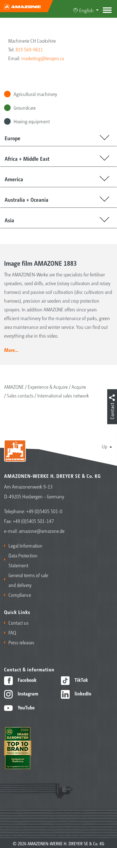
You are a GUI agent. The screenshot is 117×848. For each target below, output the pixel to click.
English (86, 10)
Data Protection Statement (23, 560)
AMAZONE (14, 386)
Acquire (79, 386)
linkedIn (82, 693)
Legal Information (25, 545)
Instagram (27, 693)
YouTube (26, 707)
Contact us (18, 622)
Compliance (19, 594)
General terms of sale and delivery (28, 579)
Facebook (26, 679)
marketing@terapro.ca (42, 57)
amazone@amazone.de (41, 530)
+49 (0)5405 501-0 (44, 510)
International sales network (63, 395)
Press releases (21, 642)
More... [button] (11, 349)
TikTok (80, 679)
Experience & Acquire (48, 386)
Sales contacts (20, 395)
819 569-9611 (29, 49)
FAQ (12, 632)
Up (104, 446)
